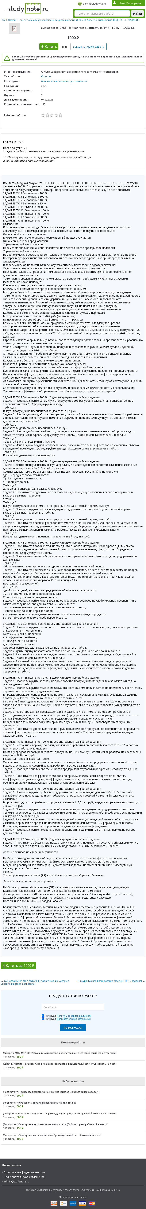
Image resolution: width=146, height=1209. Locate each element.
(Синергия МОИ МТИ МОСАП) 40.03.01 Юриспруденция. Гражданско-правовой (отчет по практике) (59, 1113)
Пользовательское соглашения (74, 1019)
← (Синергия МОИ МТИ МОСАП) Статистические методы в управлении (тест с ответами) (35, 982)
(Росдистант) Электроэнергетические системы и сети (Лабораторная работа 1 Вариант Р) (56, 1124)
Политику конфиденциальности (74, 1016)
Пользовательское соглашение (24, 1177)
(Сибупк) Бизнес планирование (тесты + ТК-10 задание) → (111, 981)
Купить (51, 46)
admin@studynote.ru (94, 3)
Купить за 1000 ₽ (20, 965)
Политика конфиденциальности (24, 1172)
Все (4, 20)
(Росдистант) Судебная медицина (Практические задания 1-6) (39, 1102)
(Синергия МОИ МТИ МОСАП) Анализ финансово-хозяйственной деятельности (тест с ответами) (59, 1053)
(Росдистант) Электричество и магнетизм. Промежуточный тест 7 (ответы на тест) (52, 1135)
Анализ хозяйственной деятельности (64, 81)
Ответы (12, 20)
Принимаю (68, 1016)
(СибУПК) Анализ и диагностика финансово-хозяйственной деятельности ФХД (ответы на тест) (59, 1063)
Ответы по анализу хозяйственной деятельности (46, 20)
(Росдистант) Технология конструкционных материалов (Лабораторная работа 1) (51, 1092)
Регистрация (73, 1027)
